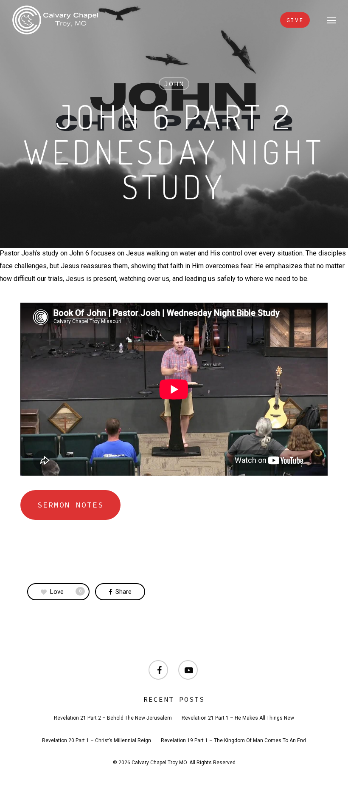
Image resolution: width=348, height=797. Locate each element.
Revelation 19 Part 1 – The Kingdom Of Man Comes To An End (233, 740)
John (174, 83)
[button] (331, 20)
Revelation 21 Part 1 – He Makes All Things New (238, 718)
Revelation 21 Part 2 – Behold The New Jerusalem (113, 718)
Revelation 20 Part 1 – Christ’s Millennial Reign (96, 740)
